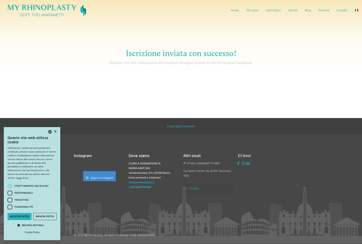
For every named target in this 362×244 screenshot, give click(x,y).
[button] (32, 225)
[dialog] (32, 183)
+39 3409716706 (140, 187)
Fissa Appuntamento (181, 126)
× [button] (55, 131)
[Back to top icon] (339, 236)
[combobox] (50, 132)
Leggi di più (22, 177)
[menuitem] (356, 10)
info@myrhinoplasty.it (141, 182)
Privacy (194, 188)
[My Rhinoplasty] (47, 10)
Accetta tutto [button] (19, 216)
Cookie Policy (32, 232)
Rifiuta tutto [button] (45, 216)
